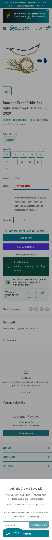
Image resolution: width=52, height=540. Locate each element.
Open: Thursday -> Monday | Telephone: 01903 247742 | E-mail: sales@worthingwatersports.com (26, 4)
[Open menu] (4, 28)
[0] (47, 28)
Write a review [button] (26, 433)
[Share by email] (47, 309)
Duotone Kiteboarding (14, 120)
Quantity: (7, 220)
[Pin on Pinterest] (36, 309)
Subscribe (26, 533)
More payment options (26, 254)
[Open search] (35, 28)
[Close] (48, 483)
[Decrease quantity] (17, 220)
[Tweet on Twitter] (42, 309)
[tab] (8, 329)
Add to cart (26, 237)
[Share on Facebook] (31, 309)
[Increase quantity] (32, 220)
